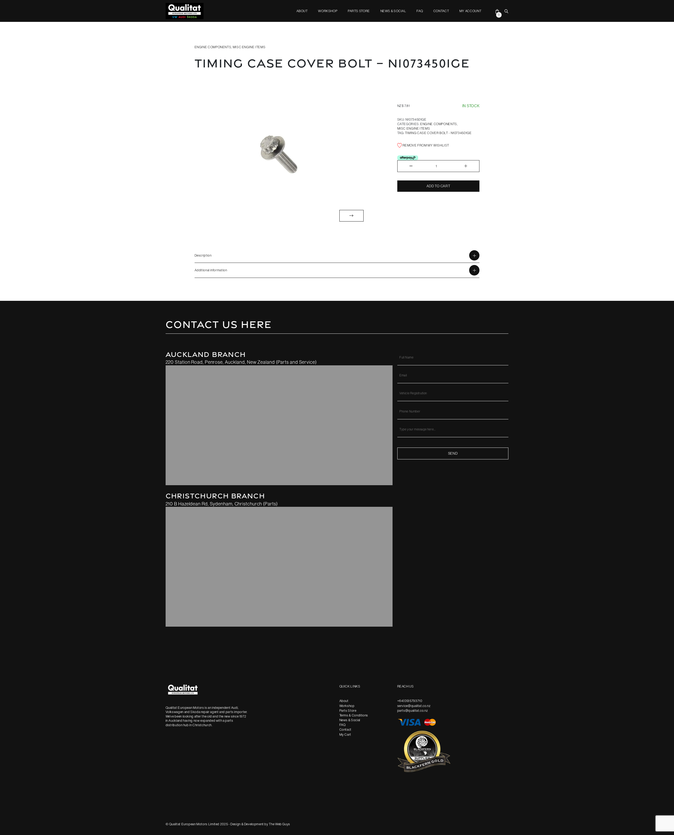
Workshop (327, 11)
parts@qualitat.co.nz (412, 710)
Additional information (211, 270)
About (302, 11)
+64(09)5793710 (409, 701)
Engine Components (213, 47)
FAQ (420, 11)
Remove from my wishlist (425, 145)
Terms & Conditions (353, 715)
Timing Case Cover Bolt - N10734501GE (438, 133)
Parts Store (359, 11)
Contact (441, 11)
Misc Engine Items (249, 47)
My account (470, 11)
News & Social (393, 11)
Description (203, 255)
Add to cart (438, 186)
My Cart (345, 734)
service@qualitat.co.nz (414, 706)
